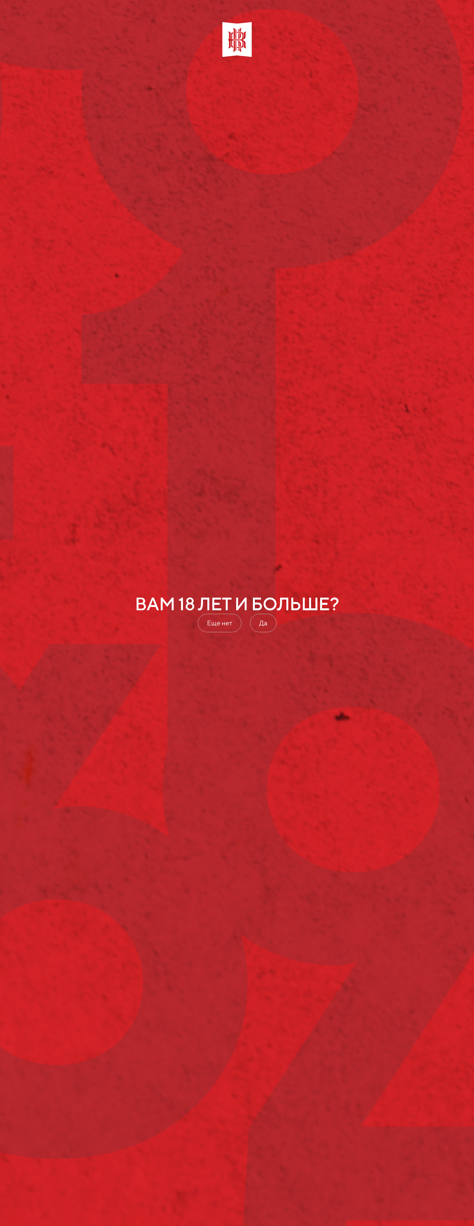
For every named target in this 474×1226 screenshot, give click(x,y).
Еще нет (219, 623)
